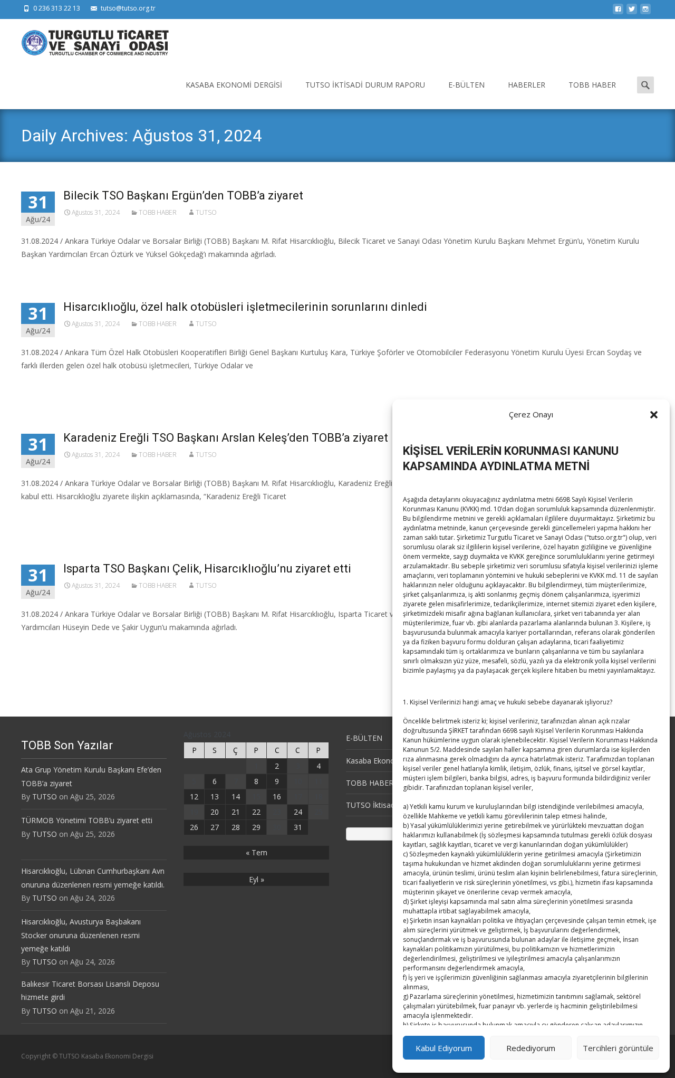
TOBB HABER (592, 85)
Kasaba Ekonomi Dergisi (234, 85)
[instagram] (645, 12)
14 (236, 796)
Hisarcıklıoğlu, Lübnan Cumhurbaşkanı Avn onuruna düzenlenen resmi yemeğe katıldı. (93, 877)
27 (214, 827)
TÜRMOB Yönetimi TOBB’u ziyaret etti (86, 820)
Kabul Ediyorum (444, 1048)
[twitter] (631, 12)
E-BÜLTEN (466, 85)
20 (214, 812)
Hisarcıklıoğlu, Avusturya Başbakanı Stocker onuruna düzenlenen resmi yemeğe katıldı (81, 935)
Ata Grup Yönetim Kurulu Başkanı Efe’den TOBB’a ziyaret (91, 776)
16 (277, 796)
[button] (654, 414)
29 (256, 827)
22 (256, 812)
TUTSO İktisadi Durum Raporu (365, 85)
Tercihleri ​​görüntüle (618, 1048)
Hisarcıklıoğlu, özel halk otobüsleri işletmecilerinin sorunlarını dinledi (245, 306)
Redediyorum (530, 1048)
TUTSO (206, 212)
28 (236, 827)
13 (214, 796)
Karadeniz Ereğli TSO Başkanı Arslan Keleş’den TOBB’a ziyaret (225, 437)
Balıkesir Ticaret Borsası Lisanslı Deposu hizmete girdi (90, 990)
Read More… (44, 385)
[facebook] (618, 12)
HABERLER (526, 85)
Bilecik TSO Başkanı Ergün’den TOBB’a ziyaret (183, 195)
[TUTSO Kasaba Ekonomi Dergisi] (86, 40)
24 (298, 812)
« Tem (256, 852)
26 (194, 827)
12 (194, 796)
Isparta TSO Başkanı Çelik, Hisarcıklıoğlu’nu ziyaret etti (207, 568)
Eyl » (256, 879)
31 (298, 827)
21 (236, 812)
